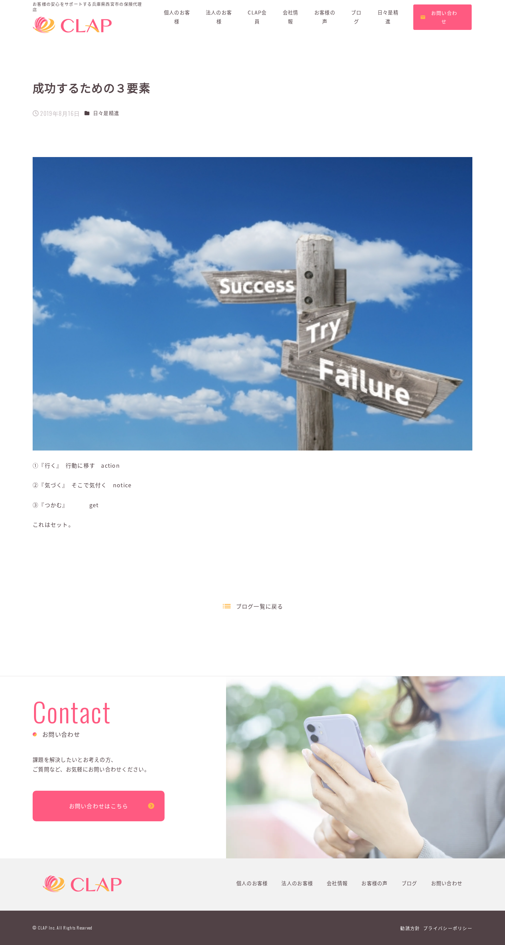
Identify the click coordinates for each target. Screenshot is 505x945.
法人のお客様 (297, 883)
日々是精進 (106, 113)
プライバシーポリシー (447, 928)
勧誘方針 (410, 928)
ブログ (409, 883)
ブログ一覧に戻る (259, 606)
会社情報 (337, 883)
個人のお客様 (252, 883)
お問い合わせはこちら (98, 806)
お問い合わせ (447, 883)
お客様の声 (374, 883)
